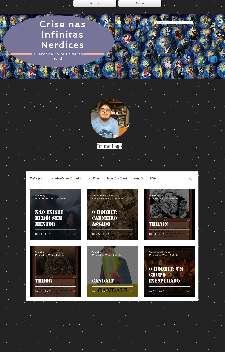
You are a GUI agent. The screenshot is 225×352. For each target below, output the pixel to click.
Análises (93, 178)
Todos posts (37, 178)
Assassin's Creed (116, 178)
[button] (190, 179)
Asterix (138, 178)
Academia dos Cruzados (66, 178)
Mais (153, 178)
